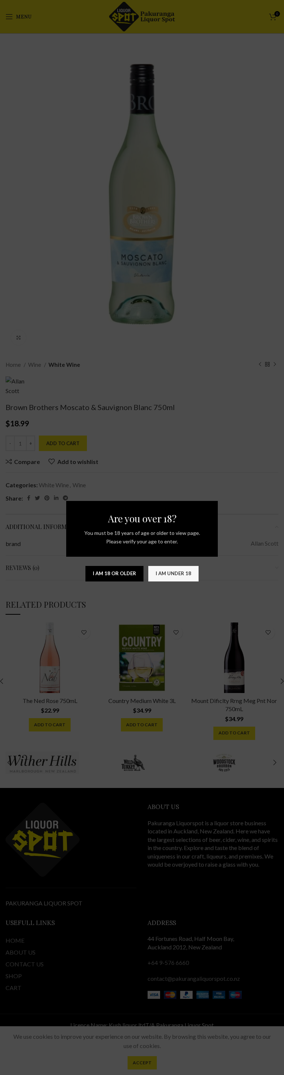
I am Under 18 (173, 573)
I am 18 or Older (114, 573)
